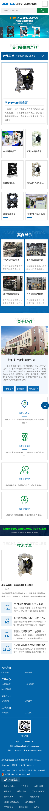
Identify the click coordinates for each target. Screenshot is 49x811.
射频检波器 (23, 807)
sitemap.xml (12, 770)
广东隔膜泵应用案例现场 (36, 294)
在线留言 (5, 713)
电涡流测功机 (29, 802)
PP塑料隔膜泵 (9, 151)
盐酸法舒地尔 (9, 786)
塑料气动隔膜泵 (34, 151)
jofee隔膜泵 (6, 689)
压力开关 (24, 786)
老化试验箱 (34, 797)
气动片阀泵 (29, 684)
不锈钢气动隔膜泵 (16, 102)
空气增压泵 (8, 807)
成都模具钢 (21, 791)
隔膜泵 (36, 807)
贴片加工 (7, 791)
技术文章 (28, 701)
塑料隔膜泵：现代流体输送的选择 (17, 585)
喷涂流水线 (8, 797)
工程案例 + (21, 389)
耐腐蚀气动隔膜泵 (35, 183)
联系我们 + (33, 389)
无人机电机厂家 (38, 791)
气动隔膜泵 (6, 684)
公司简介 (5, 672)
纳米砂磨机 (38, 786)
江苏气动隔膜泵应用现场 (12, 260)
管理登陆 (22, 770)
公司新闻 (5, 701)
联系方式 (28, 713)
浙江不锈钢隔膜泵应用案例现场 (12, 294)
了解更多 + (8, 389)
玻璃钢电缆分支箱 (11, 802)
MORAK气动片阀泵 (36, 214)
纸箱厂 (21, 797)
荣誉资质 (28, 672)
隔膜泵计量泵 (9, 214)
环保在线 (41, 770)
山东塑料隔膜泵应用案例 (36, 260)
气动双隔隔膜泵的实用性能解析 (29, 645)
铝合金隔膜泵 (9, 183)
